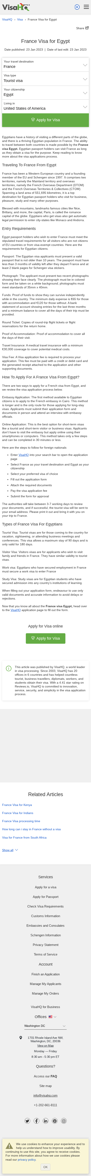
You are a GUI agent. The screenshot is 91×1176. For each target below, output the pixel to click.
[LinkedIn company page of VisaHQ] (45, 1121)
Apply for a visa (45, 887)
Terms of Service (45, 954)
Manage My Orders (45, 993)
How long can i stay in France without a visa (31, 829)
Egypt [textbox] (8, 94)
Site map (45, 1086)
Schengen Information (45, 935)
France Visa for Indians (17, 813)
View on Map (45, 1045)
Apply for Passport (45, 897)
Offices (41, 1017)
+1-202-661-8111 (45, 1105)
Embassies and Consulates (45, 925)
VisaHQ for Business (45, 1007)
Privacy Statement (45, 945)
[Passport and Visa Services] (16, 7)
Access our (45, 1076)
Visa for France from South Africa (24, 837)
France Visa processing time (21, 821)
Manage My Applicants (45, 984)
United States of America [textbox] (25, 108)
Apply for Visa (48, 120)
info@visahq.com (45, 1095)
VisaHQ (24, 455)
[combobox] (45, 65)
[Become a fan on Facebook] (36, 1121)
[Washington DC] (45, 1027)
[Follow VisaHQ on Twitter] (27, 1121)
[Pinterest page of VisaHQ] (55, 1121)
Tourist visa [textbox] (13, 81)
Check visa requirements (45, 906)
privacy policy (27, 1159)
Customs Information (45, 916)
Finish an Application (46, 974)
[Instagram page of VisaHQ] (64, 1121)
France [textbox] (9, 66)
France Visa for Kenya (17, 805)
